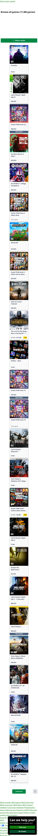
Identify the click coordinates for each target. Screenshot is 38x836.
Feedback (3, 807)
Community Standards (15, 807)
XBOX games (16, 802)
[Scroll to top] (35, 791)
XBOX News (17, 805)
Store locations (11, 815)
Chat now (22, 827)
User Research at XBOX (21, 810)
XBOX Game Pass (27, 802)
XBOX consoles (5, 802)
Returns (27, 812)
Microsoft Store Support (15, 812)
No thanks (22, 831)
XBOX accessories (6, 805)
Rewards (3, 817)
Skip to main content (7, 1)
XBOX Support (27, 805)
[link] (19, 59)
